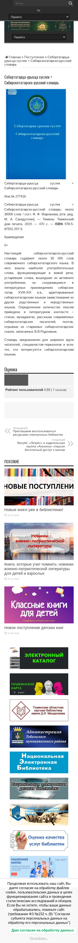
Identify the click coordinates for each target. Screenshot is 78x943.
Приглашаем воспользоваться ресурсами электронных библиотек (38, 431)
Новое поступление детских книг (34, 628)
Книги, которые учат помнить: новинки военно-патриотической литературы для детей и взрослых (38, 569)
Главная (15, 57)
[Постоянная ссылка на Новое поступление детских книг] (39, 622)
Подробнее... (39, 938)
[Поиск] (70, 3)
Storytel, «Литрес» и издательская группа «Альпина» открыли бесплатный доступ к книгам (41, 445)
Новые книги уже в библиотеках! (33, 510)
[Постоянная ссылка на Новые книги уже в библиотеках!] (39, 504)
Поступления (34, 57)
